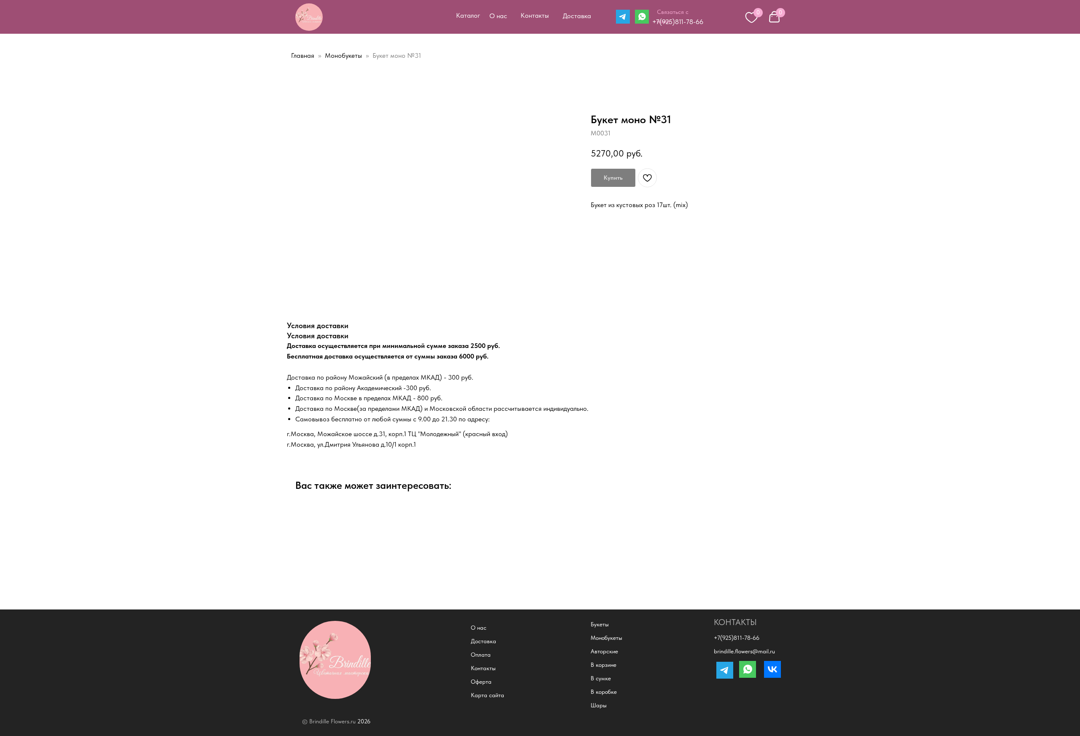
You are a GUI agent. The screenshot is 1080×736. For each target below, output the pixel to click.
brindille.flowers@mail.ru (744, 651)
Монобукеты (344, 55)
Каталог (468, 15)
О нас (498, 16)
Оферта (481, 681)
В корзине (603, 664)
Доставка (577, 16)
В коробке (604, 691)
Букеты (600, 624)
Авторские (604, 651)
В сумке (601, 678)
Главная (302, 55)
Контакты (535, 15)
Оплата (481, 654)
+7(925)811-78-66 (677, 22)
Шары (599, 705)
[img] (309, 17)
